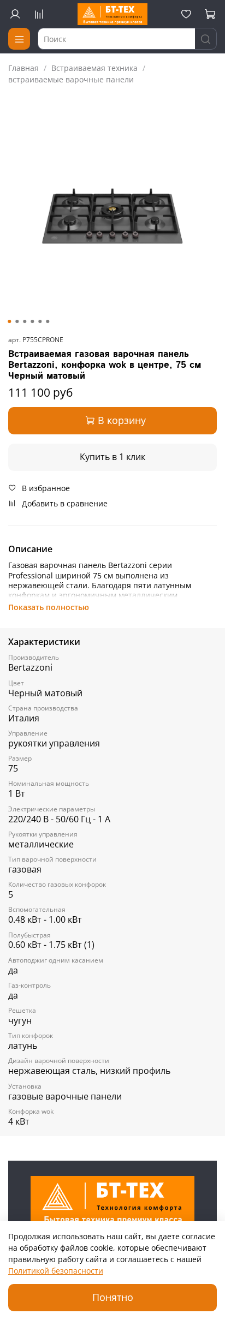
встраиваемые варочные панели (71, 79)
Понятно (112, 1297)
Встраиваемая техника (94, 68)
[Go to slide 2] (17, 321)
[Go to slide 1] (9, 321)
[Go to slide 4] (32, 321)
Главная (23, 68)
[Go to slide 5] (40, 321)
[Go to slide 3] (24, 321)
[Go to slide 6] (47, 321)
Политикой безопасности (55, 1270)
